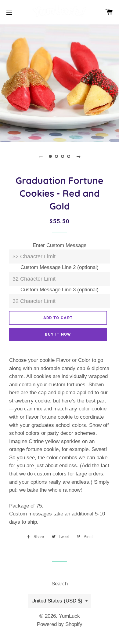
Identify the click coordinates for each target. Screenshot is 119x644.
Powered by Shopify (59, 624)
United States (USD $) (56, 601)
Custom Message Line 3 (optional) (59, 290)
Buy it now (58, 334)
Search (60, 584)
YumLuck (69, 616)
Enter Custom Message (59, 245)
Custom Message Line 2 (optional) (59, 267)
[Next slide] (78, 156)
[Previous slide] (40, 156)
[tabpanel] (59, 82)
